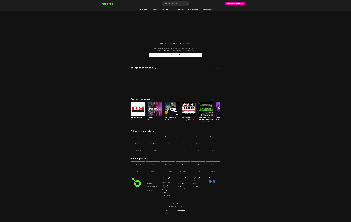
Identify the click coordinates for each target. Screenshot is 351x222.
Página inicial (175, 54)
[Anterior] (212, 98)
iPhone (195, 180)
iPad (194, 183)
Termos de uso (166, 182)
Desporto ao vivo (166, 9)
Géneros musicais (193, 9)
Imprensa (149, 183)
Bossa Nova (183, 137)
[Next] (218, 67)
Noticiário (138, 164)
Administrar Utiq (166, 192)
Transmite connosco (149, 189)
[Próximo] (218, 98)
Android (195, 186)
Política (183, 164)
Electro (213, 143)
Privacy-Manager (167, 195)
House (198, 143)
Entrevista (183, 171)
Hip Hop (198, 137)
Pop (138, 137)
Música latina (153, 150)
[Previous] (212, 67)
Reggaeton (213, 137)
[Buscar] (187, 4)
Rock (152, 137)
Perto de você (180, 9)
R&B (168, 150)
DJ (138, 171)
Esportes (168, 164)
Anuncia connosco (152, 186)
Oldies (183, 150)
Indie (213, 150)
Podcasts (154, 9)
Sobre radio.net (151, 180)
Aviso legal (165, 190)
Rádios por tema (207, 9)
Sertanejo (168, 137)
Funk (183, 143)
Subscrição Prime (183, 188)
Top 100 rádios (143, 9)
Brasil (176, 203)
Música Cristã (153, 143)
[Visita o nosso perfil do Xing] (214, 181)
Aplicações (181, 183)
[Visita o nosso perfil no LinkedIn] (210, 181)
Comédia (152, 171)
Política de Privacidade (165, 186)
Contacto (180, 180)
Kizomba (137, 143)
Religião (198, 164)
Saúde (213, 171)
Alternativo (138, 150)
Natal (198, 171)
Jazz (198, 150)
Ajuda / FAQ (181, 186)
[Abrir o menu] (248, 4)
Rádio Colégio (168, 171)
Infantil (213, 164)
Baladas (168, 143)
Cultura (153, 164)
